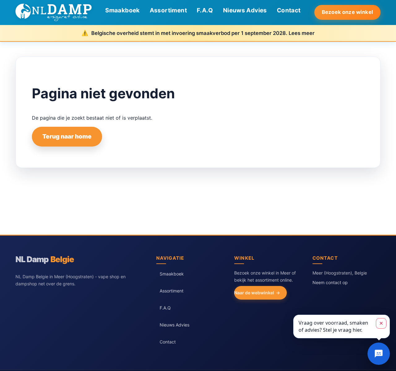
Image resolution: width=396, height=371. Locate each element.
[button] (341, 326)
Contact (289, 10)
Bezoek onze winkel (347, 12)
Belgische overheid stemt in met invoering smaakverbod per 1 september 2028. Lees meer (203, 33)
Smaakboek (122, 10)
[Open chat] (379, 354)
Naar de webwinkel (254, 292)
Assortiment (168, 10)
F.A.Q (205, 10)
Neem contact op (330, 282)
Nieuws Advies (245, 10)
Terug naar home (67, 136)
